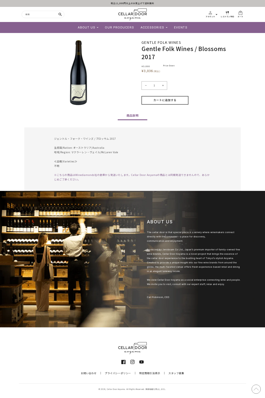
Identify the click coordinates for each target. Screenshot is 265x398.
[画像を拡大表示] (78, 72)
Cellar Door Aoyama (116, 389)
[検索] (60, 14)
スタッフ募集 (176, 373)
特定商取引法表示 (149, 373)
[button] (88, 27)
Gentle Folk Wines (161, 42)
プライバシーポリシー (118, 373)
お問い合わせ (89, 373)
